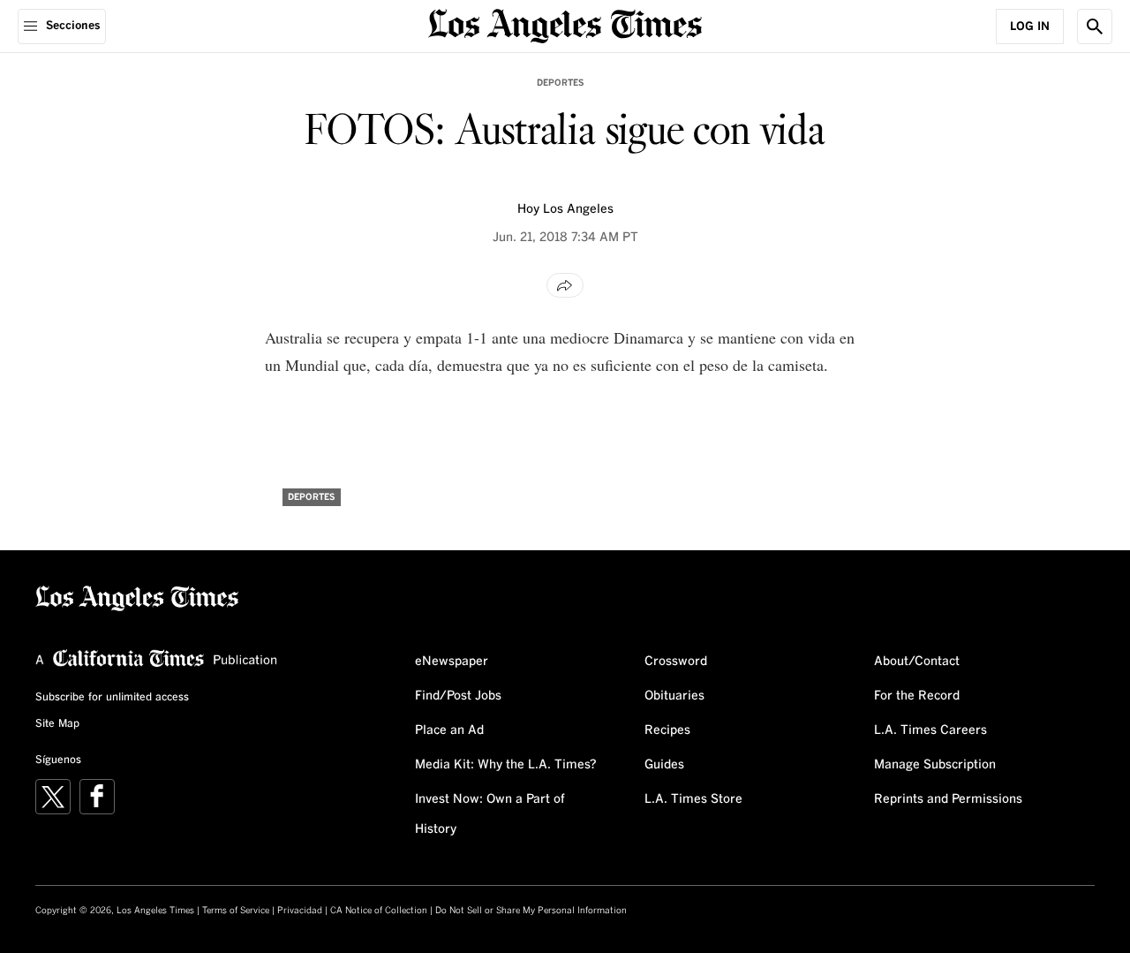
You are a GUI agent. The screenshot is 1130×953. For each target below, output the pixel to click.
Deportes (560, 83)
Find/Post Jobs (458, 696)
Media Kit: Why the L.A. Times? (506, 765)
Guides (664, 765)
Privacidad (299, 910)
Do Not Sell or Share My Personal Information (531, 910)
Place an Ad (449, 730)
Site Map (57, 724)
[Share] (565, 285)
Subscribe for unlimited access (112, 697)
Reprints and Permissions (948, 799)
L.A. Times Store (693, 799)
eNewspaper (451, 661)
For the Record (917, 696)
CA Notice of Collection (378, 910)
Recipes (667, 730)
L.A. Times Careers (930, 730)
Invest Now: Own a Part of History (490, 814)
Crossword (675, 661)
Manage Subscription (935, 765)
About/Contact (917, 661)
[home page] (565, 24)
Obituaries (674, 696)
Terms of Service (235, 910)
